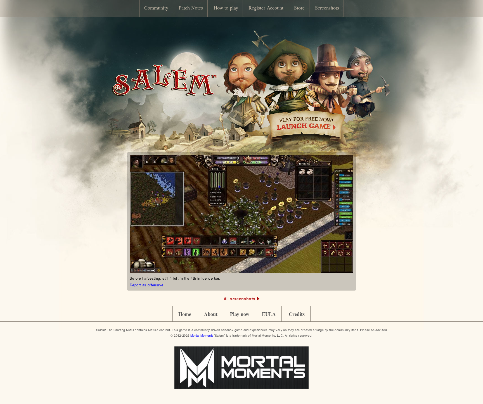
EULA (269, 314)
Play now (239, 314)
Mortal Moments (202, 335)
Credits (297, 314)
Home (184, 314)
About (210, 314)
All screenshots (239, 298)
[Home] (164, 94)
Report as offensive (146, 284)
